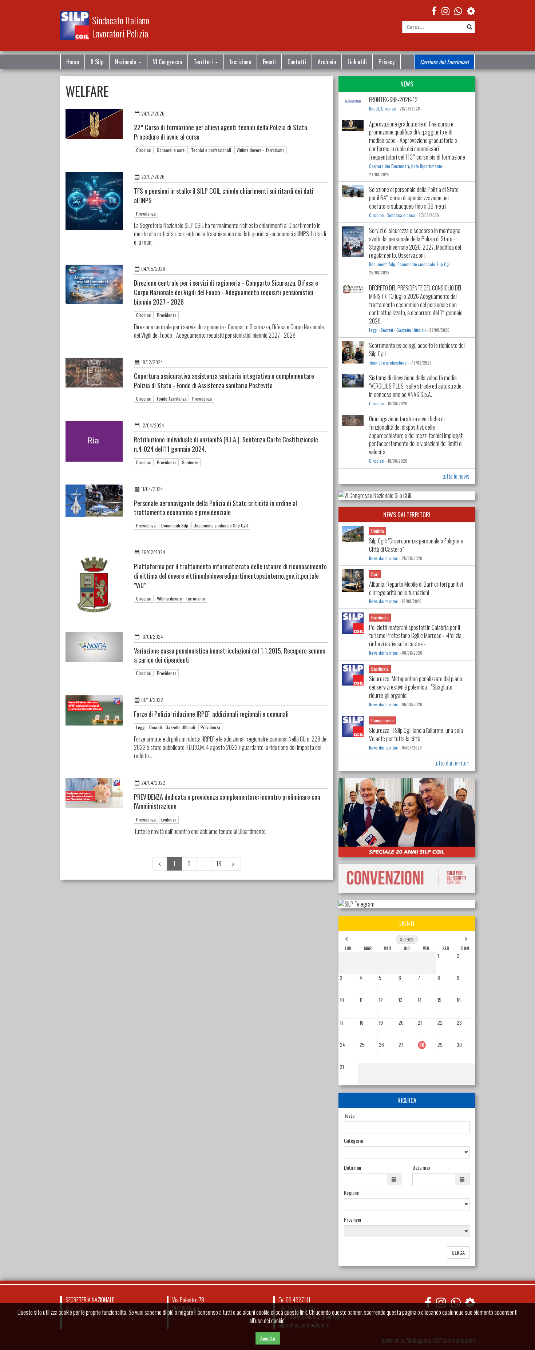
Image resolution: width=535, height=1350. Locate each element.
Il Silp (97, 61)
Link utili (357, 61)
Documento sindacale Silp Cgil (221, 525)
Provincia (352, 1219)
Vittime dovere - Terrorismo (261, 150)
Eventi (269, 61)
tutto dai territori (451, 763)
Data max (421, 1167)
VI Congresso (167, 61)
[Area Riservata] (471, 10)
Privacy (387, 61)
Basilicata (380, 617)
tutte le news (455, 476)
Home (72, 61)
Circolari (143, 150)
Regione (351, 1192)
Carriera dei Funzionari (444, 61)
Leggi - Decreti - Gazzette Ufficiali (165, 727)
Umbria (377, 531)
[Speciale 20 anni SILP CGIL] (406, 817)
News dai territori (384, 558)
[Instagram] (445, 10)
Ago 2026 (407, 940)
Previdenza (146, 213)
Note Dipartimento (426, 166)
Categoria (353, 1140)
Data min (352, 1167)
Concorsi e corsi (171, 150)
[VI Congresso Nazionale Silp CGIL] (406, 495)
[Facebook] (434, 10)
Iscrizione (240, 61)
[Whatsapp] (455, 1302)
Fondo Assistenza (172, 398)
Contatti (297, 61)
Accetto (267, 1338)
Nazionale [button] (126, 61)
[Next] (233, 864)
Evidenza (169, 819)
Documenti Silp (174, 525)
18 (218, 863)
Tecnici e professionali (211, 150)
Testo (349, 1115)
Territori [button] (204, 61)
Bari (375, 574)
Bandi (374, 109)
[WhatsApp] (458, 10)
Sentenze (190, 462)
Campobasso (382, 720)
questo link (295, 1312)
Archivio (327, 61)
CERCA (458, 1252)
